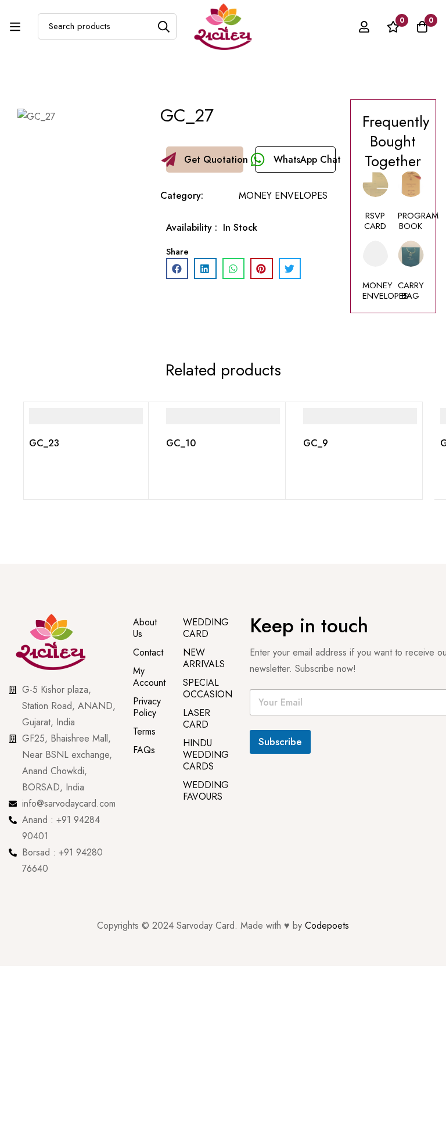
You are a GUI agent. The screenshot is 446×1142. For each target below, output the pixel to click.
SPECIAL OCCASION (207, 688)
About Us (145, 627)
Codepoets (327, 925)
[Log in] (364, 26)
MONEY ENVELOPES (283, 195)
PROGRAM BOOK (418, 220)
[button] (204, 159)
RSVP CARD (375, 220)
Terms (144, 731)
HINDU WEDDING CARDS (206, 754)
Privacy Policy (147, 706)
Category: (181, 195)
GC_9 (315, 443)
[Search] (163, 26)
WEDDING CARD (206, 627)
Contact (148, 652)
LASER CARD (196, 718)
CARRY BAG (411, 290)
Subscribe (280, 742)
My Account (149, 676)
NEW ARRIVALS (204, 658)
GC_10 (181, 443)
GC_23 (44, 443)
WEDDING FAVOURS (206, 790)
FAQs (144, 750)
